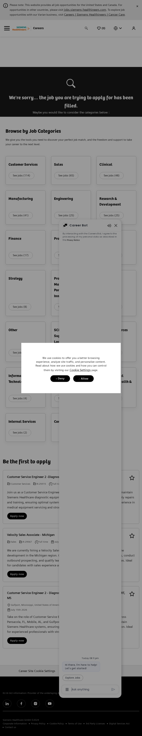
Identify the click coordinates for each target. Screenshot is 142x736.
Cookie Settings (80, 370)
